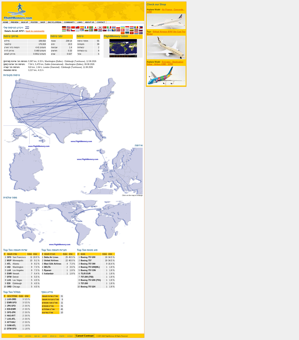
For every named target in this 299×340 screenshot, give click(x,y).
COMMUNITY (69, 22)
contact (70, 336)
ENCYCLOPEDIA (54, 22)
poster (44, 336)
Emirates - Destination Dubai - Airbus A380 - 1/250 (165, 63)
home (20, 336)
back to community (35, 31)
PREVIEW (14, 22)
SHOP (42, 22)
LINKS (79, 22)
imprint (61, 336)
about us (53, 336)
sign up (37, 336)
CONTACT (101, 22)
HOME (5, 22)
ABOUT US (89, 22)
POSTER (34, 22)
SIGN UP (24, 22)
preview (28, 336)
